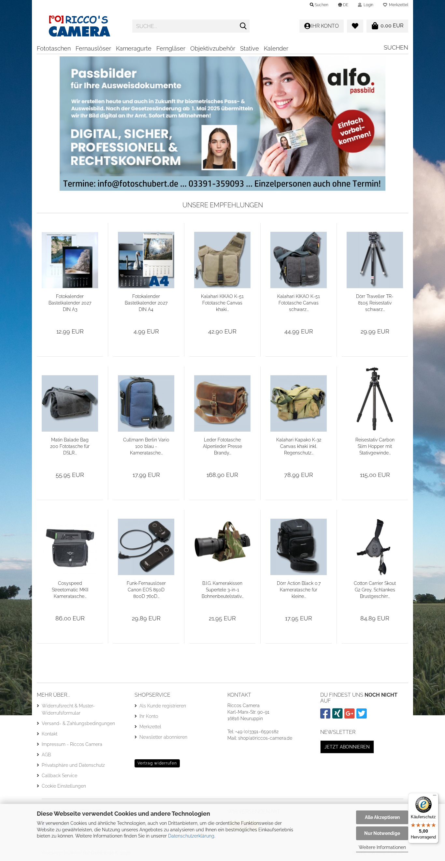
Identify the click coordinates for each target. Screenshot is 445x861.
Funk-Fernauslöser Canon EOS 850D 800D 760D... (146, 590)
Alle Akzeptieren (382, 817)
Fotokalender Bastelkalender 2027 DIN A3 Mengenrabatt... (70, 303)
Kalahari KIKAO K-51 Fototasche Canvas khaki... (222, 303)
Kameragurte (133, 48)
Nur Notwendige (382, 833)
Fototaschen (54, 48)
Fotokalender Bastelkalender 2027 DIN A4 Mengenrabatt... (146, 303)
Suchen (396, 47)
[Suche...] (243, 26)
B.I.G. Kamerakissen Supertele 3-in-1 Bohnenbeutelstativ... (222, 590)
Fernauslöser (93, 48)
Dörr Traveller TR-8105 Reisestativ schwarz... (375, 303)
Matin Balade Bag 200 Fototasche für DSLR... (70, 446)
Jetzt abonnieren (347, 747)
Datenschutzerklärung (191, 836)
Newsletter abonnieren (163, 737)
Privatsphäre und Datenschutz (73, 765)
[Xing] (338, 716)
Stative (249, 48)
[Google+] (350, 716)
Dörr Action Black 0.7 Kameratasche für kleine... (299, 590)
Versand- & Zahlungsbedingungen (78, 723)
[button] (343, 5)
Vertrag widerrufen (157, 763)
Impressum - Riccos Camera (72, 744)
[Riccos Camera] (79, 26)
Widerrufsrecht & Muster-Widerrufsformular (68, 709)
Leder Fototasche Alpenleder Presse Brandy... (222, 446)
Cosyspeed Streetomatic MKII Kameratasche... (70, 590)
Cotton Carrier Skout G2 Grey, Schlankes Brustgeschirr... (375, 590)
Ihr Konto (148, 716)
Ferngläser (170, 48)
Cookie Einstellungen (64, 786)
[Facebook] (326, 716)
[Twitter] (362, 716)
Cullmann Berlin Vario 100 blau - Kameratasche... (146, 446)
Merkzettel (397, 5)
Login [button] (367, 5)
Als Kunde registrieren (162, 705)
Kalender (276, 48)
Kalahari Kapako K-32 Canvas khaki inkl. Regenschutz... (298, 446)
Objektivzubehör (212, 48)
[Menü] (434, 797)
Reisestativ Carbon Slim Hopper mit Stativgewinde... (375, 446)
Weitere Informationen (382, 847)
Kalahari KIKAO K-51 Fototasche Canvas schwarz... (298, 303)
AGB (46, 754)
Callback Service (59, 775)
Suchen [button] (321, 5)
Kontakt (49, 733)
